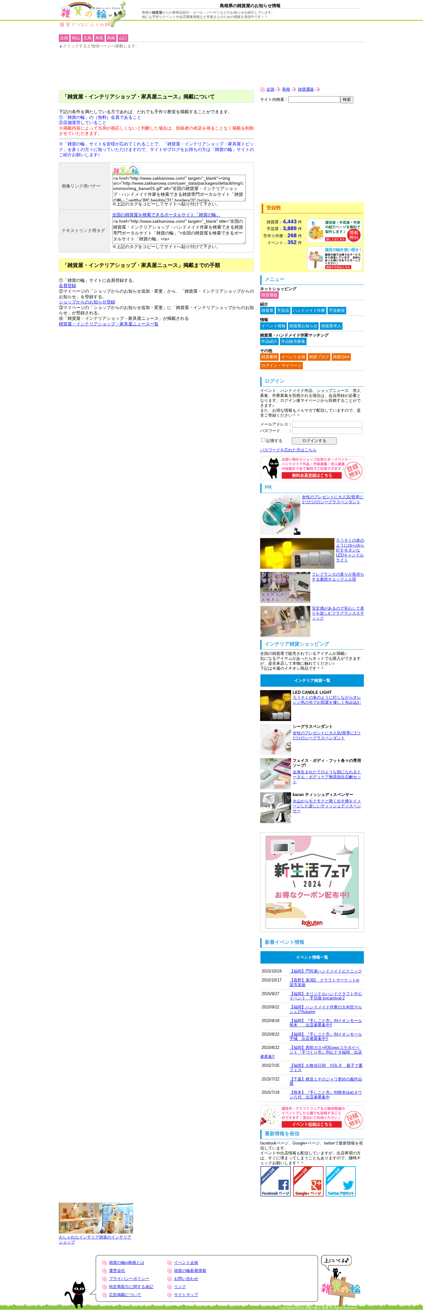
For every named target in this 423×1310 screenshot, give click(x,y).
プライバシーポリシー (129, 1278)
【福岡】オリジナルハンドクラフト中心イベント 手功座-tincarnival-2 (326, 995)
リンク (180, 1286)
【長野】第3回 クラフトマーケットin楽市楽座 (324, 982)
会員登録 (67, 285)
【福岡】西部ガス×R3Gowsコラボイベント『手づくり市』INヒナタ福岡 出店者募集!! (311, 1052)
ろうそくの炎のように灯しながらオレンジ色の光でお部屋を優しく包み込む (327, 700)
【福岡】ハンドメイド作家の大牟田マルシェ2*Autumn (326, 1009)
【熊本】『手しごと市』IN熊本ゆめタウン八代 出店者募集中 (326, 1094)
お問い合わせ (186, 1278)
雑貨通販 (306, 89)
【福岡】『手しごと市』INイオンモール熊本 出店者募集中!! (326, 1022)
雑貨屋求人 (331, 326)
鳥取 (99, 38)
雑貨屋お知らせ (303, 326)
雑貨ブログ (319, 356)
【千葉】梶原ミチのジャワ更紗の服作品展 (326, 1081)
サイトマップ (186, 1294)
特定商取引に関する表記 (131, 1286)
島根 (286, 89)
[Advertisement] (312, 153)
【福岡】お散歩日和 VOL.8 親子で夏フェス (326, 1067)
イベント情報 (273, 326)
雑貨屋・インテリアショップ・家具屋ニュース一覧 (109, 323)
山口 (123, 38)
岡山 (76, 38)
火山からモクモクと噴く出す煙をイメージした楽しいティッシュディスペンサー (327, 806)
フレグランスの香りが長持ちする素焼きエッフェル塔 (338, 577)
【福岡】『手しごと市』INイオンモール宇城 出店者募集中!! (326, 1036)
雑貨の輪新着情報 (190, 1270)
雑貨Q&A (341, 356)
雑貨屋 (267, 310)
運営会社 (117, 1270)
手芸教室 (337, 310)
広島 (88, 38)
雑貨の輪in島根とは (126, 1262)
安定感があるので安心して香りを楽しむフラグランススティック (338, 613)
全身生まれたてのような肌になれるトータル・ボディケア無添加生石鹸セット (327, 777)
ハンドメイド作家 (309, 310)
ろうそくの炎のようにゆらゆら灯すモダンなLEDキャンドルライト (350, 550)
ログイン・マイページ (281, 365)
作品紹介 (269, 341)
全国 (270, 89)
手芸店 (283, 310)
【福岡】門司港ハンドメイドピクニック (326, 971)
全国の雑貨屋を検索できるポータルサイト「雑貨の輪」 (166, 214)
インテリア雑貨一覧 (312, 680)
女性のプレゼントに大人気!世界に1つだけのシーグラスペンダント (333, 499)
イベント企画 (293, 356)
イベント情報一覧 (312, 957)
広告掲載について (125, 1294)
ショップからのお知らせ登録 (87, 301)
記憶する (274, 440)
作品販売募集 (293, 341)
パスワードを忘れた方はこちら (288, 450)
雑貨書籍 (269, 356)
